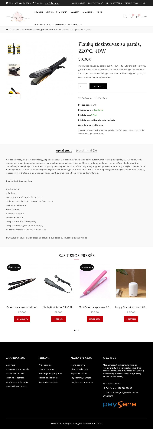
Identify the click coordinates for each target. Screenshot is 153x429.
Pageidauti (87, 98)
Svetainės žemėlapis (48, 382)
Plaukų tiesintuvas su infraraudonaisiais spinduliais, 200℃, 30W (22, 307)
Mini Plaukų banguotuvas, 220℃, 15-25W (95, 307)
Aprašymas (64, 150)
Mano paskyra (78, 3)
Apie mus (10, 365)
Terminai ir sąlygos (15, 378)
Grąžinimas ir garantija (17, 382)
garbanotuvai (96, 133)
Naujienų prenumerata (82, 382)
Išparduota (22, 319)
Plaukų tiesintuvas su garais (100, 130)
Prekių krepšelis (114, 3)
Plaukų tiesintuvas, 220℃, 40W (58, 307)
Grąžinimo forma (79, 373)
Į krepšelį (98, 86)
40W (125, 130)
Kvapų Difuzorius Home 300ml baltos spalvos (131, 307)
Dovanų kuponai (46, 369)
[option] (14, 48)
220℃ (118, 130)
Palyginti (102, 98)
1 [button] (74, 330)
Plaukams (15, 29)
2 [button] (78, 330)
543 (131, 130)
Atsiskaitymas (132, 3)
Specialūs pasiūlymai (49, 378)
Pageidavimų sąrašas (81, 378)
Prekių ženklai (45, 365)
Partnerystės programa (50, 373)
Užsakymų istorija (79, 369)
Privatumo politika (15, 373)
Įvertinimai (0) (86, 150)
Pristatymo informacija (17, 369)
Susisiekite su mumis (16, 386)
